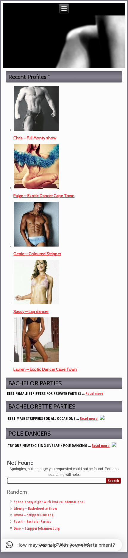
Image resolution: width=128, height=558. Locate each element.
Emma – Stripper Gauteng (34, 515)
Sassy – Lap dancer (31, 311)
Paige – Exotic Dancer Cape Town (43, 195)
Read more (94, 393)
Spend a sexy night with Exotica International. (49, 501)
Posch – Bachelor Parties (32, 521)
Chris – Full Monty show (34, 138)
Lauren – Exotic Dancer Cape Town (45, 369)
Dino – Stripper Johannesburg (37, 528)
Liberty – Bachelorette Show (35, 508)
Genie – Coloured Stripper (37, 253)
